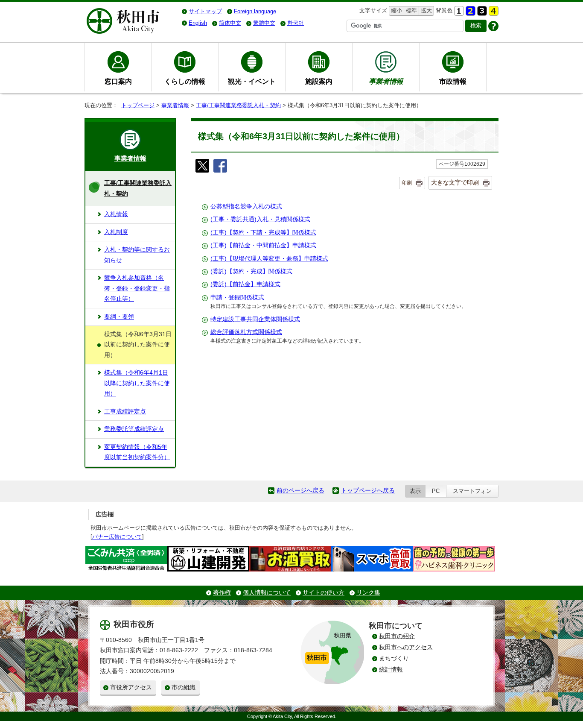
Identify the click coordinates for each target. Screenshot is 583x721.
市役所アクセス (131, 687)
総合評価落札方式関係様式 (246, 332)
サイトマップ (205, 11)
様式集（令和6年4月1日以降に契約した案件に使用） (137, 383)
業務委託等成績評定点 (134, 429)
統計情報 (391, 669)
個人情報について (267, 592)
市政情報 (452, 81)
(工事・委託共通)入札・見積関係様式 (260, 219)
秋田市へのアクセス (406, 647)
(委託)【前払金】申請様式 (245, 284)
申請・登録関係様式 (237, 297)
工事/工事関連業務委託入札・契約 (238, 105)
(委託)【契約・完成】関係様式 (251, 271)
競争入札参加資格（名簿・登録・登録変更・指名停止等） (137, 288)
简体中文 (230, 23)
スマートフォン (472, 491)
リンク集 (368, 592)
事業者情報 (175, 105)
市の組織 (183, 687)
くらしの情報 (184, 81)
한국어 (295, 23)
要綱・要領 (119, 317)
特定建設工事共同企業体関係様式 (255, 319)
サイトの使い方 (323, 592)
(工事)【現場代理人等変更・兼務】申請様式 (269, 258)
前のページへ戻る (300, 490)
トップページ (137, 105)
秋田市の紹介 (397, 636)
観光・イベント (252, 81)
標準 (410, 10)
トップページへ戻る (368, 490)
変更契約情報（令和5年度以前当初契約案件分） (137, 452)
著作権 (222, 592)
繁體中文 (264, 23)
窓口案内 (118, 81)
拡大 (425, 10)
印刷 (407, 183)
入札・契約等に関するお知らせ (137, 254)
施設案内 (318, 81)
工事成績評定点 (125, 411)
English (198, 23)
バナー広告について (117, 536)
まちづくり (394, 658)
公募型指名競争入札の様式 (246, 206)
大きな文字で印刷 (455, 182)
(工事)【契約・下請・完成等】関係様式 (263, 232)
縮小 (395, 10)
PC (436, 491)
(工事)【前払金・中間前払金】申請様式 (263, 245)
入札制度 (116, 232)
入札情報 (116, 214)
